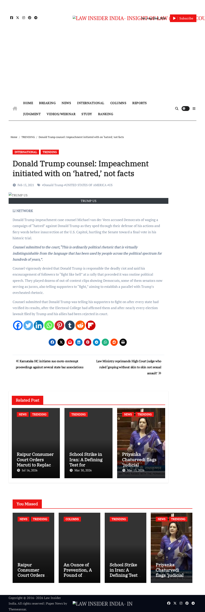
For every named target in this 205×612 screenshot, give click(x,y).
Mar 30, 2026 (83, 470)
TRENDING (50, 152)
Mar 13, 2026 (135, 470)
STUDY (86, 114)
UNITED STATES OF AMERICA (86, 185)
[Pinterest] (59, 325)
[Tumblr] (70, 325)
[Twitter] (28, 325)
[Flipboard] (90, 325)
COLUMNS (118, 103)
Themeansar (17, 609)
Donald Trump (53, 185)
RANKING (105, 114)
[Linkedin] (38, 325)
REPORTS (139, 103)
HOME (28, 103)
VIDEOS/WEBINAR (61, 114)
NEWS (66, 103)
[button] (194, 108)
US (111, 185)
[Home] (15, 108)
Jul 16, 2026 (29, 470)
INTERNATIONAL (90, 103)
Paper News (54, 603)
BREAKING (47, 103)
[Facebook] (18, 325)
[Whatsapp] (49, 325)
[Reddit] (80, 325)
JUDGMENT (32, 114)
